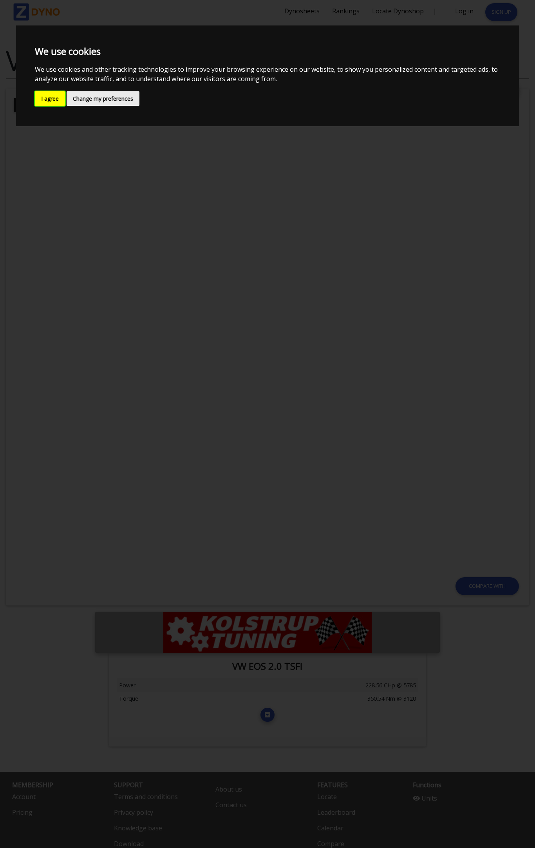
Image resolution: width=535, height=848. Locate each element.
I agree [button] (50, 98)
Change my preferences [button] (103, 98)
